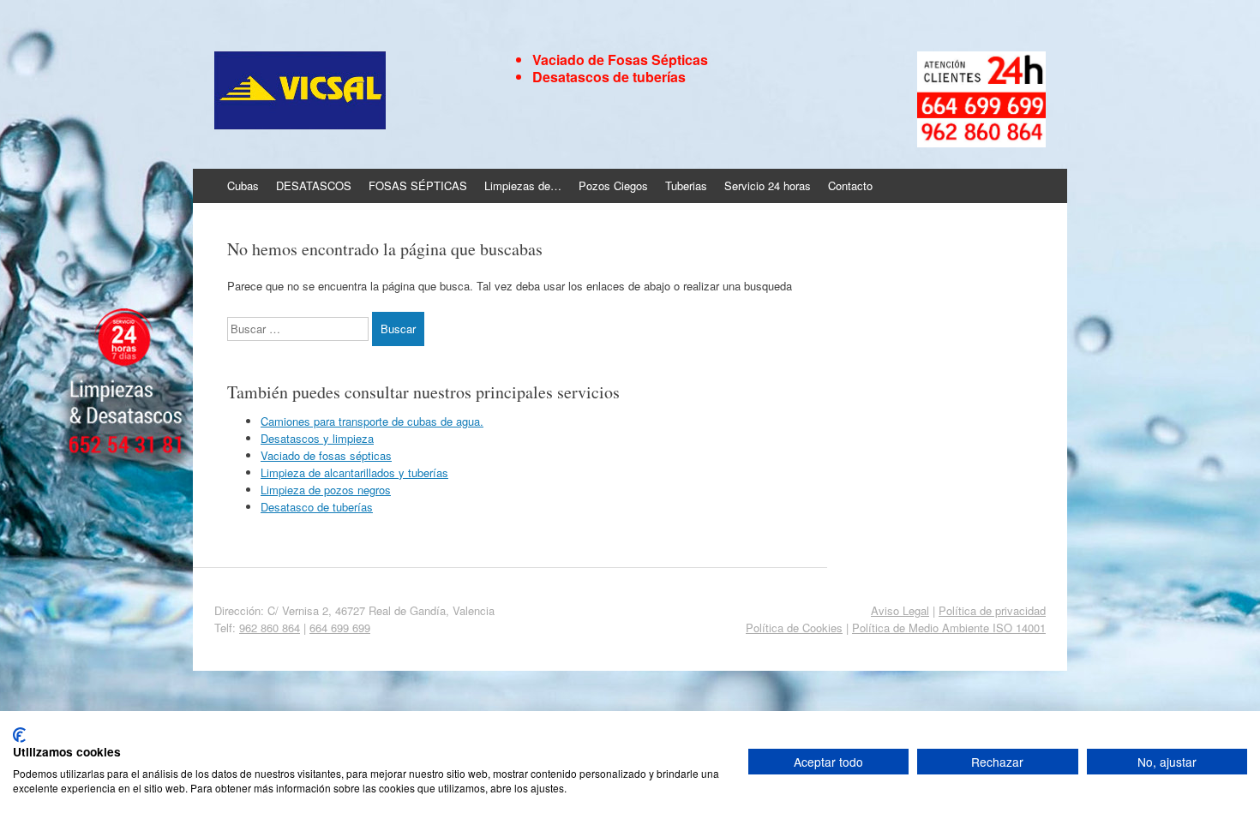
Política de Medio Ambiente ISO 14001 (949, 627)
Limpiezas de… (522, 185)
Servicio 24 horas (767, 185)
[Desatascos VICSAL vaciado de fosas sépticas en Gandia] (352, 92)
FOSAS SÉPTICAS (418, 185)
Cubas (243, 185)
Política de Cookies (794, 627)
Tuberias (686, 185)
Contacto (850, 185)
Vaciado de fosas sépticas (326, 455)
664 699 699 (339, 627)
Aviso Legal (900, 610)
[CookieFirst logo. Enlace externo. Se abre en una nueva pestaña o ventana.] (19, 735)
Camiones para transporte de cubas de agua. (372, 421)
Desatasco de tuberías (317, 507)
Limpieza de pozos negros (326, 489)
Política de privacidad (992, 610)
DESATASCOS (313, 185)
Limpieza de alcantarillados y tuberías (354, 472)
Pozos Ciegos (613, 185)
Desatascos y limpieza (317, 438)
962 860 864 (269, 627)
